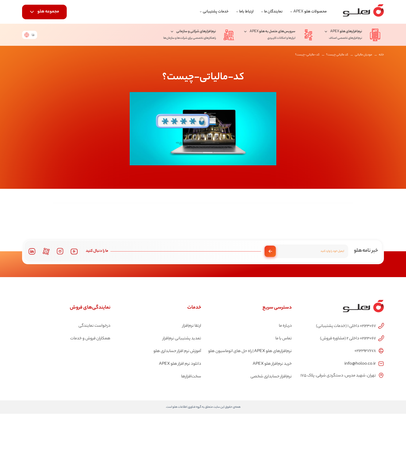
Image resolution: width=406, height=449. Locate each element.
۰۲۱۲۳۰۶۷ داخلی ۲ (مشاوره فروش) (348, 338)
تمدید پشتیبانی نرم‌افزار (182, 338)
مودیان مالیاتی (363, 54)
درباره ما (285, 326)
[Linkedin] (32, 251)
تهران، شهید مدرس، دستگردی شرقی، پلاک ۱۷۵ (338, 375)
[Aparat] (46, 251)
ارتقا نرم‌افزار (191, 326)
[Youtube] (74, 251)
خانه (381, 54)
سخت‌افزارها (191, 376)
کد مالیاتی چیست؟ (337, 54)
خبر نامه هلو (366, 251)
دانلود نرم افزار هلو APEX (180, 364)
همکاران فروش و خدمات (90, 338)
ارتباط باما (246, 12)
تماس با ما (283, 338)
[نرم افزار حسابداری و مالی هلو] (363, 12)
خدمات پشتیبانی (216, 12)
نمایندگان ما (273, 12)
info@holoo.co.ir (360, 363)
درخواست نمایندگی (94, 326)
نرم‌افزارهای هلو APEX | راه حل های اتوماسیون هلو (250, 351)
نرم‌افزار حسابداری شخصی (271, 376)
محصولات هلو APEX (310, 12)
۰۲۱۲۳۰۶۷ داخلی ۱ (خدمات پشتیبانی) (346, 326)
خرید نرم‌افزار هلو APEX (272, 364)
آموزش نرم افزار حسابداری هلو (177, 351)
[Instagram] (60, 251)
